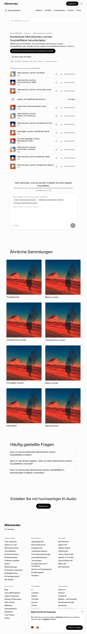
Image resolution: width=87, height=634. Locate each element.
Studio (7, 564)
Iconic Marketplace (12, 593)
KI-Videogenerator (12, 576)
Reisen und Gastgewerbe (41, 569)
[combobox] (45, 20)
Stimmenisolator (11, 557)
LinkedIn (34, 593)
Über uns (62, 590)
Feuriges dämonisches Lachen (25, 203)
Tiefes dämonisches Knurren (25, 200)
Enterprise (9, 612)
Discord (34, 602)
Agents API (62, 545)
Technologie (36, 561)
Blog (6, 590)
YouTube (35, 599)
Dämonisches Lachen (42, 33)
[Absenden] (72, 225)
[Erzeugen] (43, 99)
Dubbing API (63, 551)
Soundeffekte (16, 33)
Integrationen (36, 548)
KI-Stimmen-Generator (14, 570)
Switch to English (74, 627)
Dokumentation (11, 609)
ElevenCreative (10, 538)
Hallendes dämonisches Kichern (51, 200)
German (10, 529)
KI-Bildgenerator (11, 573)
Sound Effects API (65, 561)
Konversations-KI (38, 545)
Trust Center (10, 615)
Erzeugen (71, 99)
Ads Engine (9, 579)
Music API (62, 564)
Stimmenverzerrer (12, 548)
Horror (27, 33)
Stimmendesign (11, 567)
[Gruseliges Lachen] (24, 365)
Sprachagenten (37, 542)
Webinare (8, 605)
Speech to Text (11, 545)
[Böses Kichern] (63, 408)
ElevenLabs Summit (66, 602)
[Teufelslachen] (24, 279)
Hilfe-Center (10, 602)
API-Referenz (63, 542)
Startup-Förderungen (13, 599)
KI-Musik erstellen (12, 561)
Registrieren (72, 4)
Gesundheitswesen (39, 557)
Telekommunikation (39, 551)
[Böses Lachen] (63, 279)
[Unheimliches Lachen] (24, 322)
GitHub (34, 596)
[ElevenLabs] (11, 4)
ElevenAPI (61, 538)
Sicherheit (62, 596)
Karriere (61, 593)
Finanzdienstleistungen (41, 554)
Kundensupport (37, 572)
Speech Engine (64, 548)
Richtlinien (62, 605)
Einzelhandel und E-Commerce (39, 565)
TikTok (34, 605)
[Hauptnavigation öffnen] (82, 4)
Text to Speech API (66, 554)
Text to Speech (11, 542)
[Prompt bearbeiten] (56, 74)
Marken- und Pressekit (67, 599)
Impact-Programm (12, 596)
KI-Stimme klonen (12, 554)
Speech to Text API (66, 557)
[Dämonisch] (24, 408)
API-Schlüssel (64, 567)
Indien (7, 618)
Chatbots (35, 575)
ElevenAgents (36, 538)
